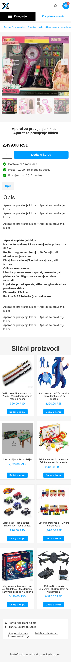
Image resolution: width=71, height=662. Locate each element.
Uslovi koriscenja (19, 636)
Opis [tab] (8, 186)
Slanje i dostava (18, 633)
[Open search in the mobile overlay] (55, 5)
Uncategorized (19, 27)
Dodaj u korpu (41, 154)
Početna (8, 27)
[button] (18, 16)
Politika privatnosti (46, 633)
